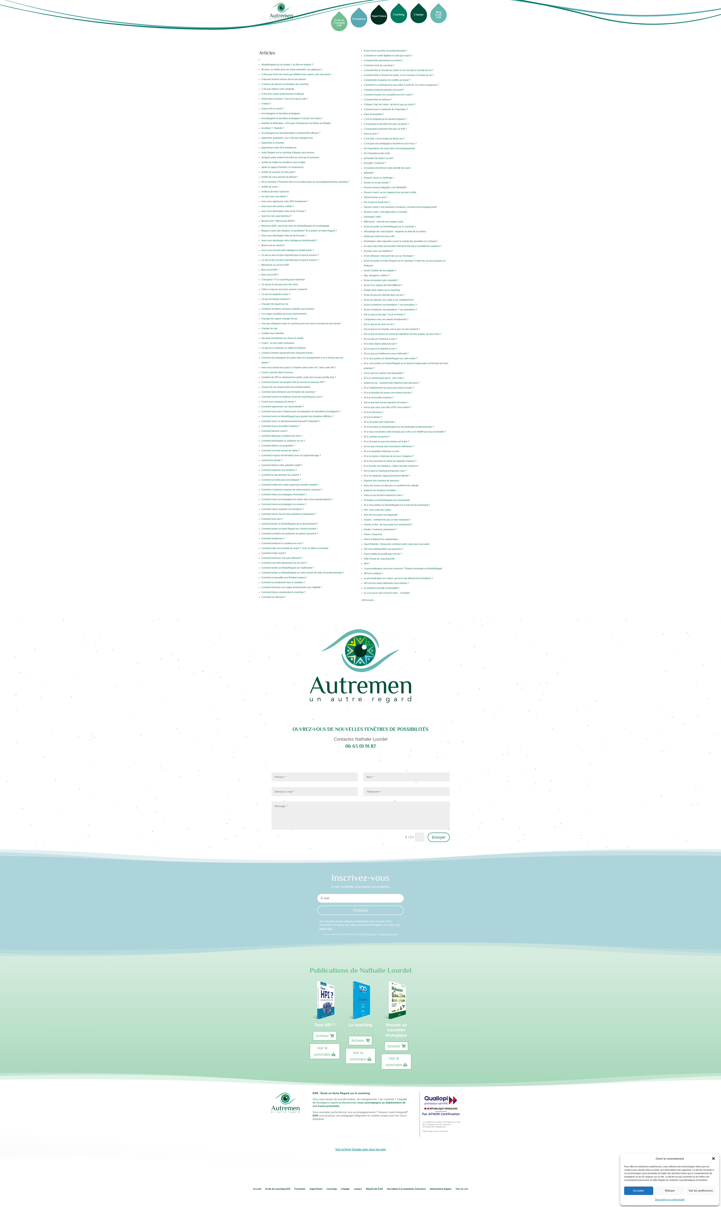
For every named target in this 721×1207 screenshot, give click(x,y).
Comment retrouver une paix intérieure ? (282, 558)
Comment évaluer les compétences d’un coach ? (389, 94)
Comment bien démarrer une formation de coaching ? (288, 392)
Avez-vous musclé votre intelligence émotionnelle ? (287, 250)
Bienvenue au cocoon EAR (275, 265)
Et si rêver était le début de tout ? (380, 344)
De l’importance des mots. (377, 153)
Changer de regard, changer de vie (279, 318)
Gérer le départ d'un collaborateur (381, 539)
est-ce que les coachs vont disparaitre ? (384, 373)
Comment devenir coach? (274, 431)
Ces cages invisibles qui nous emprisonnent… (285, 313)
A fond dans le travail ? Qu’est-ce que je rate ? (284, 99)
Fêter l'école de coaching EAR (379, 558)
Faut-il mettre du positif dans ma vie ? (383, 554)
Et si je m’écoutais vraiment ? (379, 397)
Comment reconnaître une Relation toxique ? (284, 577)
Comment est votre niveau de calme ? (280, 450)
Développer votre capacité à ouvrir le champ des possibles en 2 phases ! (401, 241)
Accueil (257, 1189)
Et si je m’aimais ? (373, 417)
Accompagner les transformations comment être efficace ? (290, 133)
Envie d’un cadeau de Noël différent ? (383, 285)
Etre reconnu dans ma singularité (381, 515)
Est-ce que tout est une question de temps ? (386, 402)
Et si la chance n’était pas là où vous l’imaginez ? (389, 456)
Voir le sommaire (322, 1051)
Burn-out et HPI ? (270, 269)
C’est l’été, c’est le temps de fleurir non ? (384, 138)
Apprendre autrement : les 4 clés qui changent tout (287, 138)
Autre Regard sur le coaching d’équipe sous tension (287, 152)
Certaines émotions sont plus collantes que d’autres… (288, 309)
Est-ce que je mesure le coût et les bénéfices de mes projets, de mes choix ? (402, 334)
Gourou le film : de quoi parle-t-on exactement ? (388, 524)
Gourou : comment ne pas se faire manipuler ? (387, 519)
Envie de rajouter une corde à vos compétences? (389, 300)
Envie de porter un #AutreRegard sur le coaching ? (390, 226)
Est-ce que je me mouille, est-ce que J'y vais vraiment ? (392, 329)
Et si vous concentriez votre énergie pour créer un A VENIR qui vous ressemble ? (405, 431)
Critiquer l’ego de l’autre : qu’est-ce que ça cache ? (390, 104)
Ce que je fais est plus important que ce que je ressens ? (290, 255)
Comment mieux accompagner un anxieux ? (283, 504)
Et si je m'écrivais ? (373, 412)
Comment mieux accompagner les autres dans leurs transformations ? (297, 499)
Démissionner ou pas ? (376, 197)
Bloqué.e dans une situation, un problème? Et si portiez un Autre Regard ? (299, 230)
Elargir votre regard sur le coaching (382, 290)
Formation (299, 1189)
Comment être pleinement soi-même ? (383, 60)
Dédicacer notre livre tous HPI (379, 236)
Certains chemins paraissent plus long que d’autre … (288, 353)
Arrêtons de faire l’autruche (275, 191)
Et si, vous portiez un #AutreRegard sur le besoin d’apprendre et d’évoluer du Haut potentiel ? (406, 366)
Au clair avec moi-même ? (274, 196)
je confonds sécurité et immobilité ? (382, 588)
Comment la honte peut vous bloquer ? (281, 480)
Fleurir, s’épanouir (373, 534)
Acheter (322, 1036)
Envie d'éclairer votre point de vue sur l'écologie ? (389, 256)
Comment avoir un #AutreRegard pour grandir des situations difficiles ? (297, 416)
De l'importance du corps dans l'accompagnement (389, 148)
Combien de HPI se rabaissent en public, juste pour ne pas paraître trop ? (298, 377)
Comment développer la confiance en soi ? (283, 440)
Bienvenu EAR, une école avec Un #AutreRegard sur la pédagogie (295, 226)
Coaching (332, 1189)
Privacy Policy (370, 934)
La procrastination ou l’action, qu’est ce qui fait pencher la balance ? (398, 578)
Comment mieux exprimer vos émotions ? (282, 509)
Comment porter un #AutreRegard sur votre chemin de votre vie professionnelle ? (302, 572)
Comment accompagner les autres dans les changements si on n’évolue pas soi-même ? (302, 360)
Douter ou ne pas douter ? (377, 182)
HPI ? (367, 563)
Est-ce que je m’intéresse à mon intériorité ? (386, 353)
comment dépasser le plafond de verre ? (281, 436)
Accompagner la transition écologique (280, 113)
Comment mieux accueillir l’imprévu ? (280, 426)
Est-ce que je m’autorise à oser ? (380, 339)
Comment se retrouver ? (273, 597)
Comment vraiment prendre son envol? (384, 89)
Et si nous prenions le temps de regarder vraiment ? (390, 461)
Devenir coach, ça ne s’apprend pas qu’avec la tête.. (390, 192)
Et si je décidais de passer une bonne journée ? (388, 392)
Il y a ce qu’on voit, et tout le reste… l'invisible (387, 593)
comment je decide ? (272, 460)
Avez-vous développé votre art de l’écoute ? (283, 211)
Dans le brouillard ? (374, 114)
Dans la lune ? (371, 133)
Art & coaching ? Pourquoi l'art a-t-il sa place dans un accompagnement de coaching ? (305, 182)
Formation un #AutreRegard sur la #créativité (387, 500)
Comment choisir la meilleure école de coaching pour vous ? (292, 397)
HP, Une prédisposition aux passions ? (383, 549)
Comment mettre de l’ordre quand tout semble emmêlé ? (290, 484)
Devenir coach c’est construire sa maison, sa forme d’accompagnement (400, 207)
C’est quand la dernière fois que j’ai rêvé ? (385, 129)
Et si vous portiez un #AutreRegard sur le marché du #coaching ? (397, 505)
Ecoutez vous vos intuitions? (378, 251)
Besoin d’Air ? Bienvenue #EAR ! (278, 221)
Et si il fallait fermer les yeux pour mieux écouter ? (389, 387)
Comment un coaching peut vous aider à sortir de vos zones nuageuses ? (401, 85)
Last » (371, 600)
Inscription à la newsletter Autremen (406, 1189)
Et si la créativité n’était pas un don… (382, 451)
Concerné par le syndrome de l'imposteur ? (386, 109)
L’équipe (345, 1189)
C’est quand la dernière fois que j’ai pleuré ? (386, 124)
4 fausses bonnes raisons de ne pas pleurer (283, 79)
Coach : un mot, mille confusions (277, 343)
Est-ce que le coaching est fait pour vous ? (385, 471)
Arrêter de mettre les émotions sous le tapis (283, 162)
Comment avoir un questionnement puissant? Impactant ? (290, 421)
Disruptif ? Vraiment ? (375, 163)
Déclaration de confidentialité (670, 1199)
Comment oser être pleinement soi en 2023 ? (284, 563)
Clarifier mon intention (272, 333)
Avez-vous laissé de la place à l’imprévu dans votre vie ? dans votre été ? (298, 367)
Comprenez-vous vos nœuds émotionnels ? (386, 319)
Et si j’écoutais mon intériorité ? (380, 422)
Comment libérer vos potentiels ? (278, 445)
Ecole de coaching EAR (277, 1189)
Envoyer (439, 837)
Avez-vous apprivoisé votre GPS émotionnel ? (284, 201)
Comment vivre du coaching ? (379, 65)
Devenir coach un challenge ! (379, 177)
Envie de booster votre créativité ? (381, 280)
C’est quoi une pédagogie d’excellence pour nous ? (390, 143)
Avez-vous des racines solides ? (277, 206)
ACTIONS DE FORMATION (434, 1127)
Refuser (670, 1190)
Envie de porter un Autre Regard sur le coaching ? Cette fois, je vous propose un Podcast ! (405, 263)
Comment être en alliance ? (378, 99)
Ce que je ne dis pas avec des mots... (280, 284)
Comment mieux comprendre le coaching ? (283, 592)
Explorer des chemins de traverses (381, 480)
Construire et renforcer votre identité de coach (387, 168)
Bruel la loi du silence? (273, 245)
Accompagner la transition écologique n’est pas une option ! (291, 118)
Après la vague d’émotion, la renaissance (282, 167)
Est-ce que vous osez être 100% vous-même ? (387, 407)
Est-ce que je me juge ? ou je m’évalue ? (384, 314)
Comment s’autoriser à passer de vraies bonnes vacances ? (291, 489)
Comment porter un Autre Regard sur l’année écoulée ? (289, 528)
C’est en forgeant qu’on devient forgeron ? (385, 119)
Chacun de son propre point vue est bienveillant (286, 387)
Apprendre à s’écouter (273, 142)
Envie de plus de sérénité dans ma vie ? (384, 295)
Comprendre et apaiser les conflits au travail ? (387, 80)
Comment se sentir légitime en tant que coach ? (388, 55)
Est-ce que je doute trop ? (377, 202)
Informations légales (441, 1189)
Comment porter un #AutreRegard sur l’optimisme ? (287, 567)
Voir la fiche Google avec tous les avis (360, 1149)
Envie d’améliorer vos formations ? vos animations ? (390, 304)
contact (358, 1189)
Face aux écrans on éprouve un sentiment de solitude (391, 485)
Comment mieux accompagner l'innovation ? (284, 494)
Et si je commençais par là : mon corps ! (384, 378)
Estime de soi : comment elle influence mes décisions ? (392, 383)
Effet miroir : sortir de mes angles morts (383, 221)
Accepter (638, 1190)
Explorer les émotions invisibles (380, 490)
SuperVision (315, 1189)
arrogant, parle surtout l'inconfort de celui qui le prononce (290, 157)
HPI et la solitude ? (373, 573)
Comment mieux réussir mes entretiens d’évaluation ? (288, 514)
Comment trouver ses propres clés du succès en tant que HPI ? (293, 382)
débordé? (369, 173)
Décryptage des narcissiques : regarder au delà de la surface (395, 231)
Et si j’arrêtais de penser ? (377, 436)
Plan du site (462, 1189)
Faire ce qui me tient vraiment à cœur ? (383, 495)
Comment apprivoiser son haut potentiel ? (282, 406)
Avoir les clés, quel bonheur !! (276, 216)
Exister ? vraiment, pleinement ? (380, 529)
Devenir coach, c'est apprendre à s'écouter (385, 212)
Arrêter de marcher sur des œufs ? (278, 172)
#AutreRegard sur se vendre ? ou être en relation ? (287, 64)
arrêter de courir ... (270, 186)
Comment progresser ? (273, 538)
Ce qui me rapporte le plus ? (275, 294)
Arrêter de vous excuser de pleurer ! (279, 177)
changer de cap (269, 328)
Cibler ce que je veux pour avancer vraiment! (284, 289)
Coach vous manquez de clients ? (278, 401)
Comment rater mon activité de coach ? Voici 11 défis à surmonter (294, 548)
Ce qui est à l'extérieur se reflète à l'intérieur (283, 348)
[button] (713, 1158)
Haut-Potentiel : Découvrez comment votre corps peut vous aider (396, 544)
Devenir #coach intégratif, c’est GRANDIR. (385, 187)
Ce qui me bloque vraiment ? (276, 299)
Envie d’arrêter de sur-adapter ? (380, 270)
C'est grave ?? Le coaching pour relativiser (283, 279)
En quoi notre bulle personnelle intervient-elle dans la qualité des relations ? (403, 246)
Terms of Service (386, 934)
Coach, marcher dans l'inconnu (277, 372)
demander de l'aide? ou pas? (379, 158)
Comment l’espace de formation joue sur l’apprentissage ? (291, 455)
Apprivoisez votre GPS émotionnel (278, 147)
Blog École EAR (374, 1189)
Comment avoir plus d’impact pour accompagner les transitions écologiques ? (301, 411)
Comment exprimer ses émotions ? (279, 470)
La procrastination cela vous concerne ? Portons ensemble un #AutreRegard (403, 568)
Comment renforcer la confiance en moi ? (282, 543)
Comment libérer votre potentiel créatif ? (281, 465)
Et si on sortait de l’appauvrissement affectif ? (387, 475)
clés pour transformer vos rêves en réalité (282, 338)
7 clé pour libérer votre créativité (277, 89)
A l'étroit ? (266, 103)
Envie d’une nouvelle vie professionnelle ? (385, 50)
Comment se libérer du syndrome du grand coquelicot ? (289, 533)
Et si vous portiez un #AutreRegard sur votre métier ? (391, 358)
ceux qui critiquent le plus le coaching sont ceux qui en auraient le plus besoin (301, 323)
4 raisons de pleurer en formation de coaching (284, 84)
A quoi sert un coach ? (272, 108)
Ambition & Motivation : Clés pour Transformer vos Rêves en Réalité (295, 123)
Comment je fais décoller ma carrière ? (281, 475)
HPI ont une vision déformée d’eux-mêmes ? (386, 583)
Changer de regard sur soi (274, 304)
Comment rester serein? (273, 553)
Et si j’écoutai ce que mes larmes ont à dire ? (386, 441)
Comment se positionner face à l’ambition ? (283, 582)
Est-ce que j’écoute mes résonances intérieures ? (389, 446)
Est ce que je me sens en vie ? (379, 324)
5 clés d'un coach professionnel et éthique (283, 94)
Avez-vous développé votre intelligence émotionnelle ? (289, 240)
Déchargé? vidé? (373, 217)
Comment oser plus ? (272, 519)
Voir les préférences (701, 1190)
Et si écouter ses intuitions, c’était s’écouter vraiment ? (391, 466)
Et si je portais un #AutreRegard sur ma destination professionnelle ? (399, 427)
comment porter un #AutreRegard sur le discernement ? (289, 524)
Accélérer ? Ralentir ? (272, 128)
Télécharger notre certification (435, 1131)
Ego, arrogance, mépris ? (377, 275)
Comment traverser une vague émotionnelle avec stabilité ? (291, 587)
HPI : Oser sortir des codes (377, 510)
